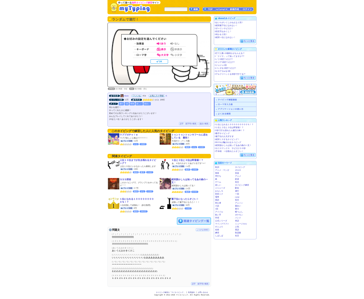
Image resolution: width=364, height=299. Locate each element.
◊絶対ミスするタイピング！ (227, 139)
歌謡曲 (238, 233)
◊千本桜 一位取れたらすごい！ (229, 151)
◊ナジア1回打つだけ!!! (225, 62)
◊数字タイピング (222, 133)
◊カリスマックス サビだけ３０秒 (230, 148)
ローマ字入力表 (225, 104)
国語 (217, 200)
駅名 (237, 188)
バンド (238, 218)
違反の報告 (204, 124)
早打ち (218, 176)
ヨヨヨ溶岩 (125, 179)
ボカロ (238, 170)
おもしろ (219, 191)
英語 (237, 230)
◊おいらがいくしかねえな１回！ (229, 22)
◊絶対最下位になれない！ (226, 25)
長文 (237, 182)
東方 (237, 209)
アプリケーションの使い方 (230, 109)
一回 (237, 194)
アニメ (238, 176)
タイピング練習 (242, 185)
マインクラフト (222, 224)
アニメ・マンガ (222, 170)
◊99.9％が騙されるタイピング (228, 142)
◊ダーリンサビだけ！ (224, 28)
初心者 (218, 203)
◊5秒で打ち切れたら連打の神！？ (230, 130)
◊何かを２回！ (221, 34)
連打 (121, 104)
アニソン (239, 203)
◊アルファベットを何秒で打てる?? (230, 74)
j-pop (237, 197)
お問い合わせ (203, 292)
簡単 (132, 104)
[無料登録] (235, 89)
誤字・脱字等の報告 (188, 124)
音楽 (237, 173)
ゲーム (218, 182)
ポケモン (239, 215)
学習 (217, 218)
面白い (147, 104)
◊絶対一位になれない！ (225, 37)
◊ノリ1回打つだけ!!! (224, 59)
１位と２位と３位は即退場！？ (187, 160)
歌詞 (217, 167)
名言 (237, 236)
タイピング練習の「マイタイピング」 (170, 292)
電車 (217, 197)
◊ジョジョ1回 (221, 65)
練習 (217, 233)
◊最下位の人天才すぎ (224, 136)
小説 (217, 206)
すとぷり (219, 227)
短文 (237, 200)
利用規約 (191, 292)
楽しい (139, 104)
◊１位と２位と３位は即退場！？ (229, 127)
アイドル (219, 212)
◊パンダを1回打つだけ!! (225, 68)
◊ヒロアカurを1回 (222, 71)
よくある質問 (224, 113)
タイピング (240, 167)
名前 (217, 230)
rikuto (126, 96)
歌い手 (218, 215)
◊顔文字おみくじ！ (223, 31)
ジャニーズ (220, 188)
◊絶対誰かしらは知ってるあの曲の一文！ (233, 145)
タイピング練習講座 (227, 99)
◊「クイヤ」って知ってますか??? (229, 56)
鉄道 (237, 179)
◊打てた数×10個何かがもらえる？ (230, 53)
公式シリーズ (221, 221)
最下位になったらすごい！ (185, 199)
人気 (237, 227)
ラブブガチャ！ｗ (129, 134)
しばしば (219, 236)
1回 (126, 104)
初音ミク (219, 194)
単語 (237, 221)
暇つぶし (239, 212)
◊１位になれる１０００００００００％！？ (234, 124)
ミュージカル (241, 224)
